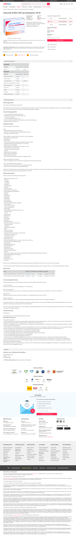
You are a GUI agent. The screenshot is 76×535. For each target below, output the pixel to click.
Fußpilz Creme (66, 454)
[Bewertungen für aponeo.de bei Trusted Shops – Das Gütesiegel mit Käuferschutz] (14, 372)
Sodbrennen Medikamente (18, 450)
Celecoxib (39, 19)
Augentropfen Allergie (43, 451)
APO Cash (24, 7)
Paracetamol (6, 456)
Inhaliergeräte (54, 457)
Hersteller (6, 349)
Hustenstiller (53, 447)
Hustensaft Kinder (54, 460)
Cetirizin (40, 455)
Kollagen (29, 452)
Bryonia (64, 459)
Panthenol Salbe (66, 457)
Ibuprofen (5, 454)
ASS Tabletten (6, 451)
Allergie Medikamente (43, 447)
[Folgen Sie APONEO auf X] (61, 421)
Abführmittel (18, 457)
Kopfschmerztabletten (8, 447)
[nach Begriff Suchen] (48, 4)
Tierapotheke (12, 7)
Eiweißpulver (30, 449)
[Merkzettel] (69, 4)
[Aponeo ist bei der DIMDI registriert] (26, 371)
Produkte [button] (5, 7)
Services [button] (30, 7)
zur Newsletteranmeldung (46, 414)
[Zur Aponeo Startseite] (7, 4)
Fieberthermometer (67, 447)
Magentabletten (18, 458)
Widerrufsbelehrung (16, 468)
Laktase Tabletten (31, 457)
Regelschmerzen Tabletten (6, 458)
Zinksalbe (65, 451)
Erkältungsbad (54, 452)
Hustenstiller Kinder (55, 458)
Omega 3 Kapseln (30, 456)
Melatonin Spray (30, 451)
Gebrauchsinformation (9, 100)
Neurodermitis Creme (67, 449)
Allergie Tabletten (43, 449)
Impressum (35, 468)
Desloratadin (41, 460)
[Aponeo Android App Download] (67, 428)
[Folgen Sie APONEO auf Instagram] (64, 421)
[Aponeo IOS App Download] (60, 428)
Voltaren (17, 453)
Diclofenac (5, 452)
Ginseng (29, 459)
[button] (19, 7)
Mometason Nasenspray (41, 453)
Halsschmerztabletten (55, 451)
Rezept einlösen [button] (37, 7)
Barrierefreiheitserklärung (63, 468)
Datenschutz (42, 468)
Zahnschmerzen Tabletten (6, 461)
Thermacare (17, 452)
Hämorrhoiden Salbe (19, 455)
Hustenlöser (53, 449)
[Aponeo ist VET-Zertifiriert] (32, 371)
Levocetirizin (41, 457)
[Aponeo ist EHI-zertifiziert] (20, 371)
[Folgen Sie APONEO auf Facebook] (58, 421)
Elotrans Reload (30, 447)
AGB (9, 468)
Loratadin (41, 458)
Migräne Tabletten (7, 449)
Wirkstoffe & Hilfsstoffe (9, 61)
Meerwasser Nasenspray (53, 455)
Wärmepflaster (18, 447)
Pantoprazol (65, 452)
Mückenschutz (66, 456)
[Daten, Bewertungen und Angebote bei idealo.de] (43, 371)
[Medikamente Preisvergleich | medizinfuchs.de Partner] (48, 371)
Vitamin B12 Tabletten (32, 454)
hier (38, 51)
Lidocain (17, 460)
